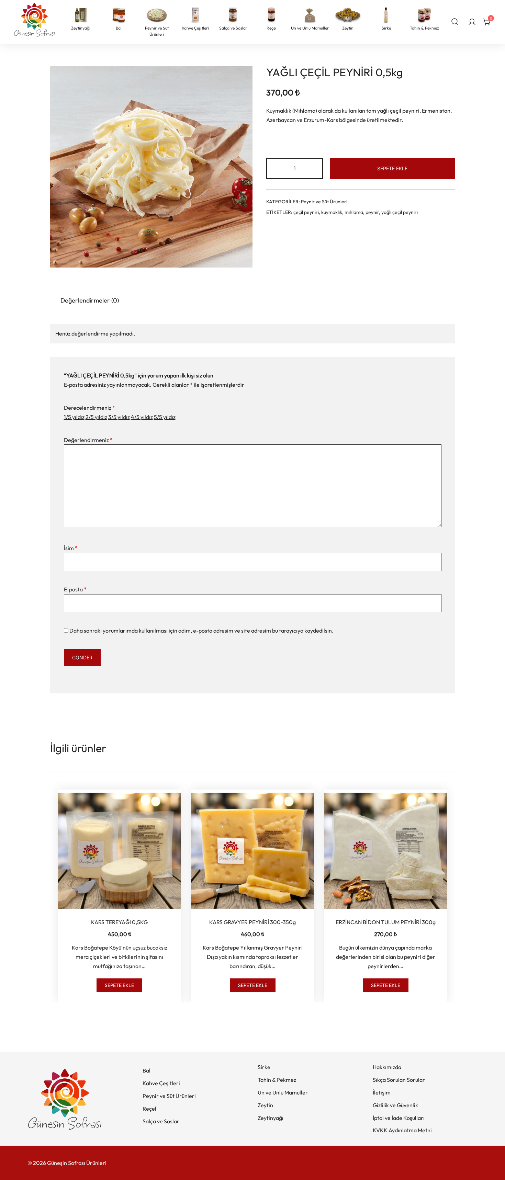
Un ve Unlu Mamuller (283, 1092)
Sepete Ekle (392, 168)
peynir (372, 212)
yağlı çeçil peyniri (399, 212)
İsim (71, 548)
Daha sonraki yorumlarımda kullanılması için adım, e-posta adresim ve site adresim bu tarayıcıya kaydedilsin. (201, 630)
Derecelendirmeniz (89, 407)
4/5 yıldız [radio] (142, 416)
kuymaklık (331, 212)
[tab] (89, 301)
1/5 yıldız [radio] (74, 416)
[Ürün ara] (455, 21)
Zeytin (265, 1105)
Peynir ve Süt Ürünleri (324, 201)
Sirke (264, 1067)
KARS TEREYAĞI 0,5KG (119, 922)
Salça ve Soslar (161, 1121)
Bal (146, 1070)
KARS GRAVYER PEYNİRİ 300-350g (252, 922)
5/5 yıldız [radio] (165, 416)
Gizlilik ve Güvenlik (395, 1105)
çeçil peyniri (306, 212)
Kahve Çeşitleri (161, 1083)
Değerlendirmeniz (88, 439)
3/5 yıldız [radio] (119, 416)
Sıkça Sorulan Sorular (399, 1079)
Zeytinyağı (270, 1117)
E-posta (75, 589)
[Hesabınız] (472, 22)
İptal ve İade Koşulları (399, 1117)
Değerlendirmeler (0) (89, 300)
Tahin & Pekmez (277, 1079)
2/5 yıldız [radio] (96, 416)
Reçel (149, 1108)
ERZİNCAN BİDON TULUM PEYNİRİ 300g (386, 922)
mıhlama (354, 212)
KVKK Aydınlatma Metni (402, 1130)
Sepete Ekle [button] (119, 985)
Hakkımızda (387, 1067)
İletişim (382, 1092)
